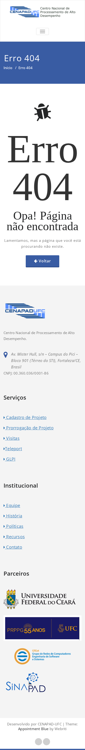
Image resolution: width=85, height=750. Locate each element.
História (13, 516)
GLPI (10, 459)
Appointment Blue (33, 728)
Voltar (45, 261)
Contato (13, 547)
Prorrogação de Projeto (29, 428)
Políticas (14, 526)
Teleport (13, 448)
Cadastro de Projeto (26, 417)
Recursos (15, 536)
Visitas (12, 438)
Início (8, 67)
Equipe (12, 505)
